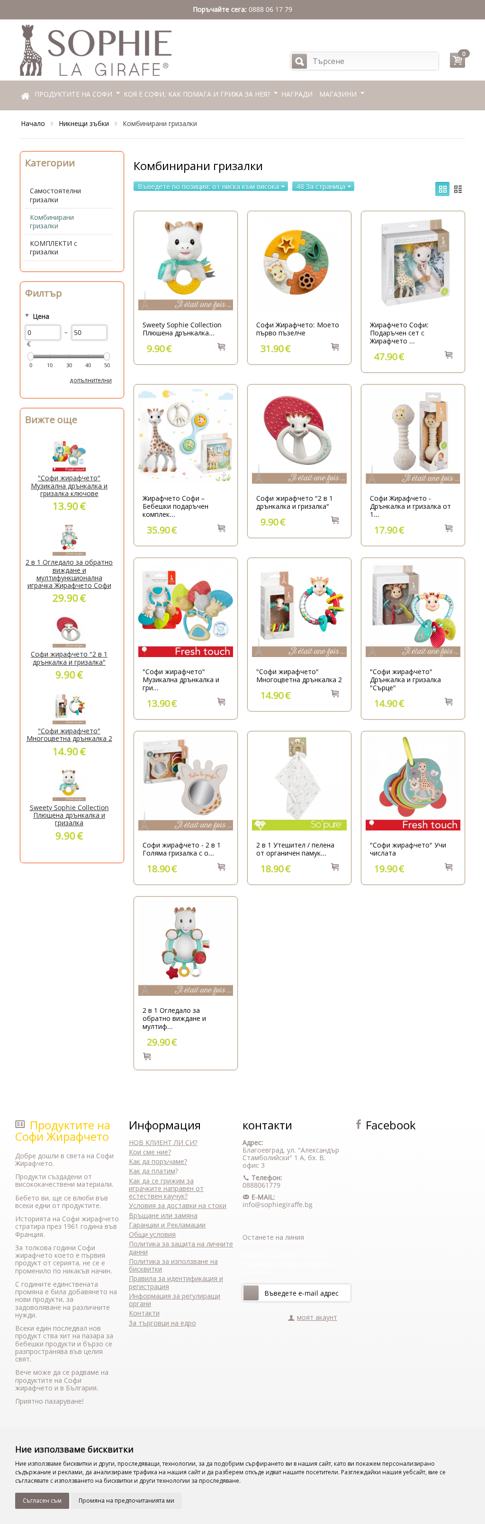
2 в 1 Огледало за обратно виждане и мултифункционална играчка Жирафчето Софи (69, 574)
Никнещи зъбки (84, 123)
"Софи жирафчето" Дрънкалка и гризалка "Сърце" (405, 679)
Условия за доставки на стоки (177, 1205)
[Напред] (251, 1292)
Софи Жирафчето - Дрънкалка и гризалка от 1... (410, 506)
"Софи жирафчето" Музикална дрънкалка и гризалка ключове (69, 485)
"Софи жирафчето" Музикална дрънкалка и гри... (181, 679)
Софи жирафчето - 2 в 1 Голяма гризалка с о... (182, 848)
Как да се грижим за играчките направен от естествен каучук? (166, 1188)
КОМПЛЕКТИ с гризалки (53, 247)
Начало (33, 123)
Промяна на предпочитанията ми (126, 1501)
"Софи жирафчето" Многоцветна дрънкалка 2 (299, 675)
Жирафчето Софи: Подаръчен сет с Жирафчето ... (399, 332)
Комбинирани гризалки (52, 221)
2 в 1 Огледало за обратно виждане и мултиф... (174, 1018)
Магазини (338, 94)
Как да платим (152, 1170)
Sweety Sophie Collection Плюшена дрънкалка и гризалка (69, 815)
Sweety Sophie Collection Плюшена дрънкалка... (182, 328)
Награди (297, 94)
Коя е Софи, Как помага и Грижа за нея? (197, 94)
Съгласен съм (42, 1501)
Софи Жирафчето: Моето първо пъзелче (297, 328)
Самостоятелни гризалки (55, 195)
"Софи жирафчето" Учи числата (408, 848)
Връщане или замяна (163, 1215)
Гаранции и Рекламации (167, 1224)
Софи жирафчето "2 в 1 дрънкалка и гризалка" (294, 502)
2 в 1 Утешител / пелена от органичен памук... (295, 848)
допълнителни (91, 380)
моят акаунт (317, 1317)
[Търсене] (299, 61)
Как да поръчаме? (158, 1161)
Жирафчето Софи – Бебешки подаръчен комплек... (175, 506)
